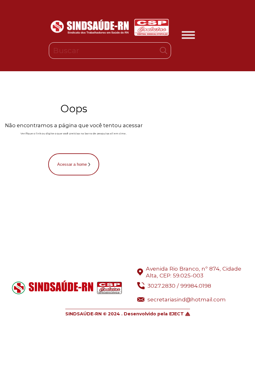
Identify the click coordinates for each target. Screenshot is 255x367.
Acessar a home (72, 164)
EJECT (176, 314)
